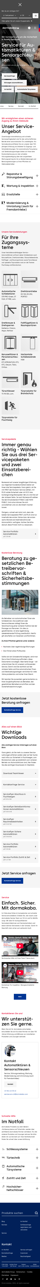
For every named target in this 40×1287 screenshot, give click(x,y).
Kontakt (21, 106)
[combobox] (10, 15)
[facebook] (3, 1279)
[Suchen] (36, 1213)
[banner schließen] (20, 4)
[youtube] (11, 1279)
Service (10, 106)
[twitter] (7, 1279)
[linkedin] (15, 1279)
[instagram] (19, 1279)
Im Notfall (32, 106)
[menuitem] (10, 28)
